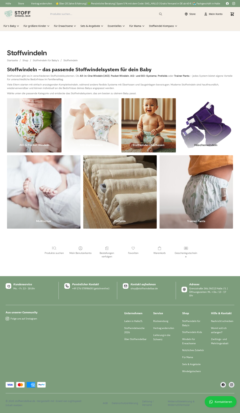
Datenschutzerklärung (125, 403)
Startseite (12, 60)
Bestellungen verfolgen (107, 254)
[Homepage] (17, 14)
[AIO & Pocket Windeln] (34, 118)
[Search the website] (160, 14)
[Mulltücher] (43, 185)
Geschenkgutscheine (186, 254)
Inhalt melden (14, 405)
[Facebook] (227, 3)
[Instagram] (234, 3)
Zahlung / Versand (148, 403)
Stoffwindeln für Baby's (46, 60)
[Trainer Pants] (196, 185)
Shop (25, 60)
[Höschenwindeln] (206, 118)
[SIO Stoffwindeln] (91, 118)
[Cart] (232, 14)
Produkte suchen (54, 253)
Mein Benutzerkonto (80, 253)
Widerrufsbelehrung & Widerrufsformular (181, 403)
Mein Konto (215, 14)
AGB (105, 403)
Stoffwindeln (70, 60)
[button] (220, 403)
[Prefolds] (120, 185)
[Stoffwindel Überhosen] (148, 118)
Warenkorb (159, 253)
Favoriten (133, 253)
